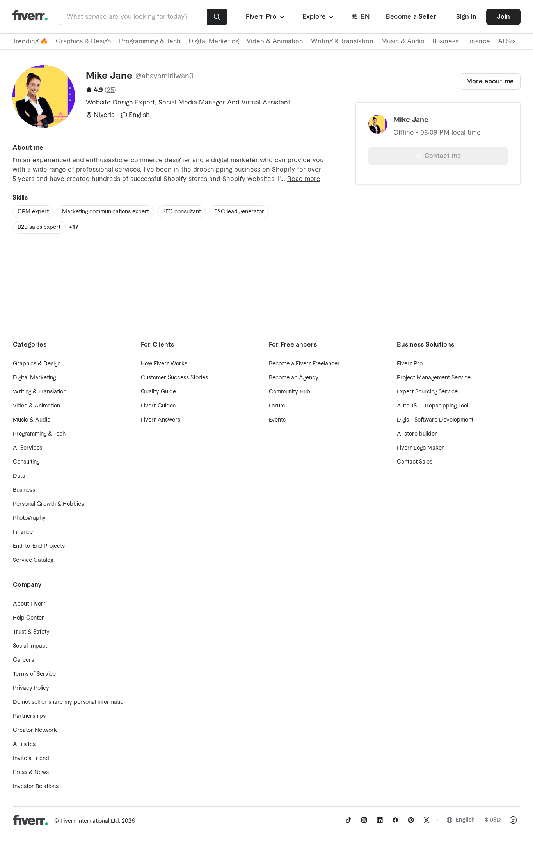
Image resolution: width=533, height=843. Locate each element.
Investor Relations (36, 786)
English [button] (465, 820)
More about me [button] (490, 81)
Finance (478, 41)
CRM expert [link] (33, 211)
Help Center (28, 618)
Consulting (26, 462)
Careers (23, 660)
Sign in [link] (466, 17)
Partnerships (29, 716)
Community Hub (289, 392)
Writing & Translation (342, 41)
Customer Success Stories (174, 378)
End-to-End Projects (39, 546)
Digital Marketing (213, 41)
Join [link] (503, 17)
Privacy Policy (31, 688)
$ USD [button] (493, 820)
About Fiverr (29, 604)
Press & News (31, 772)
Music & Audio (403, 41)
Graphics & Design (83, 41)
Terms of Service (34, 674)
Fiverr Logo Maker (420, 448)
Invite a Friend (31, 758)
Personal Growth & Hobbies (48, 504)
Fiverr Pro (410, 364)
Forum (277, 406)
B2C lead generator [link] (239, 211)
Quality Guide (158, 392)
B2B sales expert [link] (39, 227)
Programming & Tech (150, 41)
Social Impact (30, 646)
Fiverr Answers (160, 420)
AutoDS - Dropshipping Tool (432, 406)
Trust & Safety (31, 632)
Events (277, 420)
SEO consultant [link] (181, 211)
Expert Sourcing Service (427, 392)
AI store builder (417, 434)
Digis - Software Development (435, 420)
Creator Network (35, 730)
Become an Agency (293, 378)
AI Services (27, 448)
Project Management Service (434, 378)
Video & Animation (275, 41)
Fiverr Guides (158, 406)
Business (445, 41)
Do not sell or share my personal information (69, 702)
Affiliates (24, 744)
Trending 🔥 (30, 41)
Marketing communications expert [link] (105, 211)
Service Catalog (33, 560)
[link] (348, 820)
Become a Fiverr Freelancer (304, 364)
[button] (266, 17)
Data (19, 476)
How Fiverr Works (164, 364)
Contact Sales (414, 462)
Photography (29, 518)
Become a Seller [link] (411, 17)
